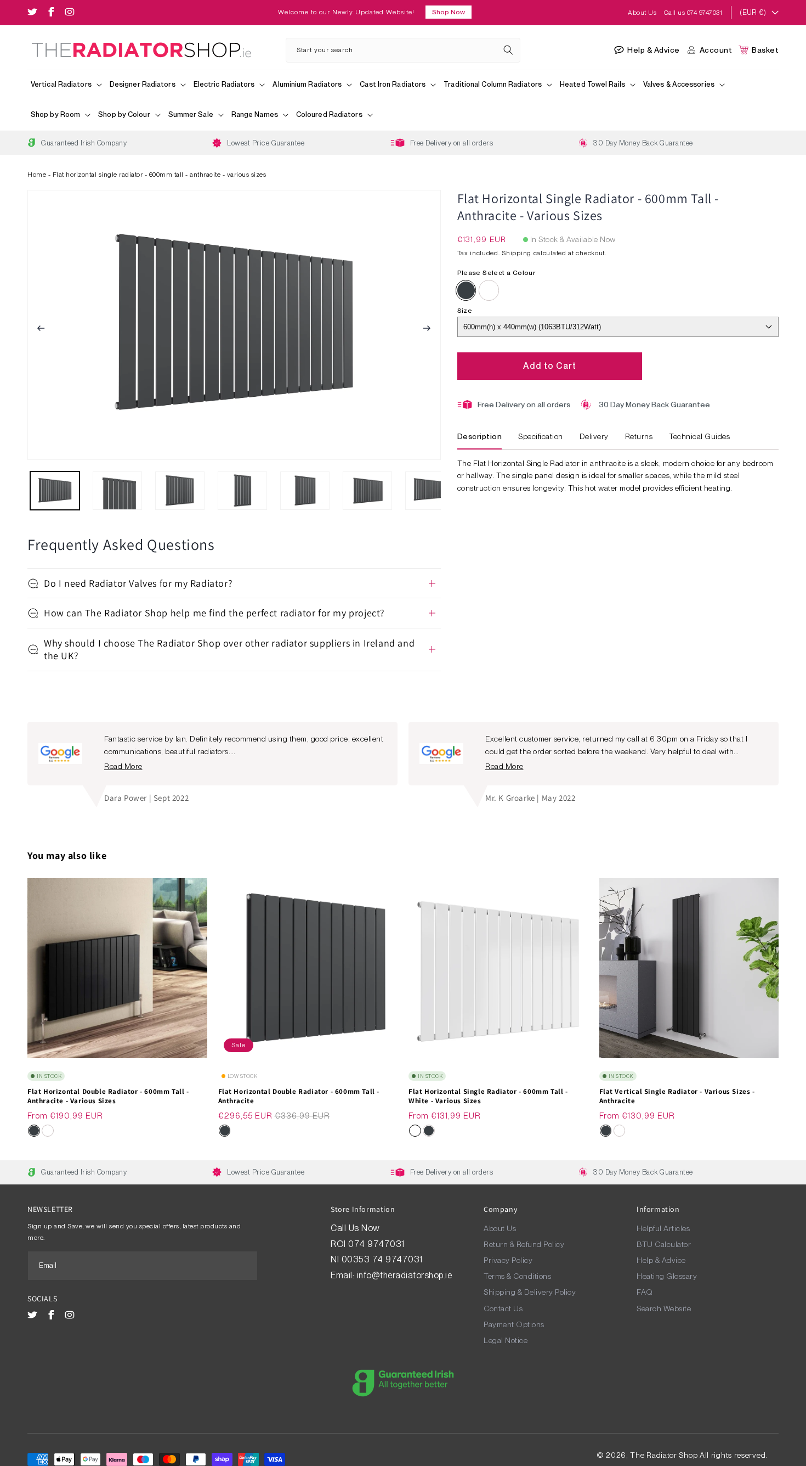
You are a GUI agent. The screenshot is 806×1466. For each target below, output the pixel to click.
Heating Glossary (667, 1276)
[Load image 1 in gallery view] (55, 490)
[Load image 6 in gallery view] (367, 490)
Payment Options (514, 1324)
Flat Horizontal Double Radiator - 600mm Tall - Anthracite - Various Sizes (108, 1096)
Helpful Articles (663, 1228)
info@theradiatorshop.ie (404, 1275)
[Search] (508, 50)
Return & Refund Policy (524, 1244)
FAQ (645, 1292)
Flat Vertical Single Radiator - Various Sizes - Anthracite (677, 1096)
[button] (66, 85)
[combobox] (403, 50)
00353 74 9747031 (382, 1259)
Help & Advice (661, 1260)
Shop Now (448, 12)
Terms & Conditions (517, 1276)
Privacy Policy (508, 1260)
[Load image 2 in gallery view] (117, 490)
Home (36, 174)
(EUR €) (752, 12)
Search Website (664, 1308)
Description (479, 436)
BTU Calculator (664, 1244)
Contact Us (503, 1308)
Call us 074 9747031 (693, 12)
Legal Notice (505, 1340)
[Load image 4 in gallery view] (242, 490)
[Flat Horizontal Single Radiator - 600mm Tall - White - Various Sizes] (489, 290)
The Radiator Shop (663, 1455)
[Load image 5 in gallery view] (305, 490)
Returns (639, 436)
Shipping (516, 253)
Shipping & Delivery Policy (530, 1292)
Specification (540, 436)
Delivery (594, 436)
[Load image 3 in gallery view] (180, 490)
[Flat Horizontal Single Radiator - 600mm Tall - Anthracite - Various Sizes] (466, 290)
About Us (643, 12)
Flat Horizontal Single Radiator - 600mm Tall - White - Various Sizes (488, 1096)
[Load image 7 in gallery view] (430, 490)
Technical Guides (699, 436)
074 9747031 (377, 1244)
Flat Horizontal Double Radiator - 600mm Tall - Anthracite (299, 1096)
